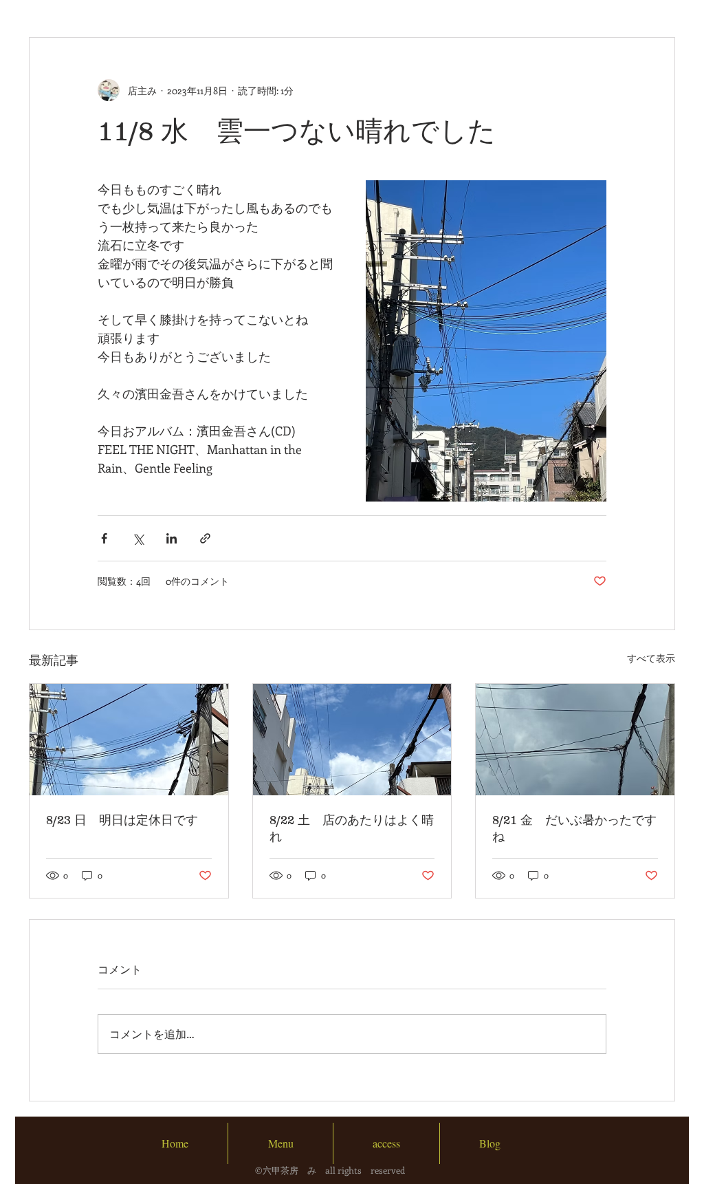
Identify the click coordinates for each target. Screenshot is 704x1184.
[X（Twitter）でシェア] (137, 538)
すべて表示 (651, 658)
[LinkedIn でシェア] (171, 538)
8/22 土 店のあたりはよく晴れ (352, 828)
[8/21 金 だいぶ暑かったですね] (575, 739)
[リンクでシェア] (205, 538)
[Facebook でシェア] (104, 538)
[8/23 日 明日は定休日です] (129, 739)
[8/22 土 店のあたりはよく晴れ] (352, 739)
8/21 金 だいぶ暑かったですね (574, 828)
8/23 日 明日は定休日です (122, 820)
